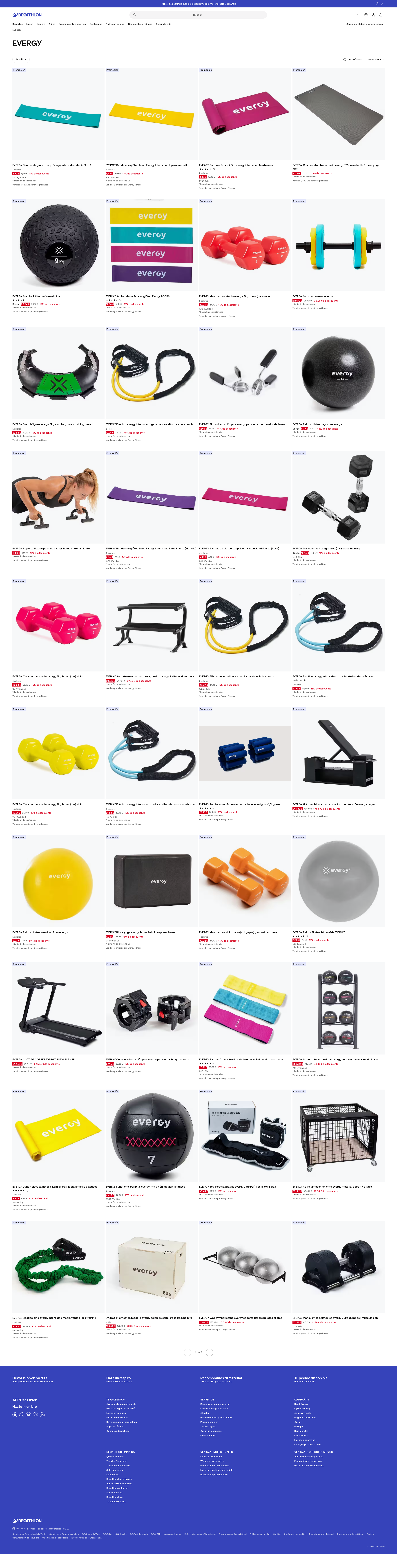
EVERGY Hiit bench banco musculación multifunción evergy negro (333, 804)
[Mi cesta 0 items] (381, 15)
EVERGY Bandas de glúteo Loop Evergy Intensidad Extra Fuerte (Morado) (151, 548)
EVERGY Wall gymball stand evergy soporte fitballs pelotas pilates (240, 1317)
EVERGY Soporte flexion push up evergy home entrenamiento (51, 548)
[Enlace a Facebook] (14, 1414)
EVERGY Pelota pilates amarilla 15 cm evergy (40, 932)
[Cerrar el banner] (382, 3)
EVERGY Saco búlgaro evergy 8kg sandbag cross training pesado (53, 424)
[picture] (58, 114)
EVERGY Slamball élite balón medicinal (36, 296)
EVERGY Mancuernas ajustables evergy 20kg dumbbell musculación (335, 1317)
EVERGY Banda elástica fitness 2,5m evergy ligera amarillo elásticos (54, 1186)
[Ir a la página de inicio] (27, 15)
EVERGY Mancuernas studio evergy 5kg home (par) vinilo (234, 296)
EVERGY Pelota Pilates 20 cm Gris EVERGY (318, 932)
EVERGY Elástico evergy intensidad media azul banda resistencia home (150, 804)
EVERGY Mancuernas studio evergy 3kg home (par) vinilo (47, 676)
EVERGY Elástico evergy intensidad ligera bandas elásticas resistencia (149, 424)
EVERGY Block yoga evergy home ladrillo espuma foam (140, 932)
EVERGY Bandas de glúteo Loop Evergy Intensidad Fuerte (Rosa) (239, 548)
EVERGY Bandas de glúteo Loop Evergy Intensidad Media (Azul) (51, 165)
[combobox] (376, 59)
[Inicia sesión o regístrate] (373, 15)
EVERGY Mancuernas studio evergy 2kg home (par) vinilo (47, 804)
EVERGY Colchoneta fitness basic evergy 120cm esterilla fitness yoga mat (336, 167)
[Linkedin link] (42, 1414)
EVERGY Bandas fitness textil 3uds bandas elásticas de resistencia (241, 1059)
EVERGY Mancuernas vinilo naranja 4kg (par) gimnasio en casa (238, 932)
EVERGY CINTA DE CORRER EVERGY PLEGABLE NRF (43, 1059)
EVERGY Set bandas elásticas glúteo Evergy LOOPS (138, 296)
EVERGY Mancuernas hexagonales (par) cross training (326, 548)
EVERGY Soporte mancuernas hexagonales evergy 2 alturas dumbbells (150, 676)
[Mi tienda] (358, 15)
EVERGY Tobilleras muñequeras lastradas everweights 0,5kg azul (239, 804)
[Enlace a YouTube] (28, 1414)
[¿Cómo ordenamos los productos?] (344, 59)
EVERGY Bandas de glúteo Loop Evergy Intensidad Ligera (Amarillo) (148, 165)
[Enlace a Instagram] (35, 1414)
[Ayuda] (366, 15)
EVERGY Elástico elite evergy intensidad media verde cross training (54, 1317)
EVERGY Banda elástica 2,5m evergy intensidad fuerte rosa (236, 165)
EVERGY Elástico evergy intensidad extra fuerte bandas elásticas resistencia (333, 678)
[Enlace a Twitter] (21, 1414)
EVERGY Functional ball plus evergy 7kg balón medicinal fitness (145, 1186)
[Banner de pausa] (377, 3)
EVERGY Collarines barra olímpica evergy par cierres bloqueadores (147, 1059)
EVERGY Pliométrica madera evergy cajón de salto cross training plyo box (149, 1319)
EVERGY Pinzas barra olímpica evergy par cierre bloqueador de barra (242, 424)
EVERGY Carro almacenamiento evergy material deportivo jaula (332, 1186)
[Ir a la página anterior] (187, 1352)
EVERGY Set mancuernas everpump (314, 296)
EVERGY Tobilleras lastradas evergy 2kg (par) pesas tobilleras (237, 1186)
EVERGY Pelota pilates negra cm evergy (317, 424)
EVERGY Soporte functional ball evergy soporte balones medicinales (335, 1059)
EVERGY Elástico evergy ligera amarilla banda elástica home (236, 676)
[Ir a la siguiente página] (209, 1352)
